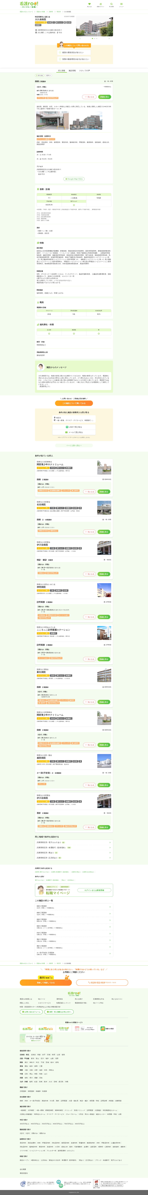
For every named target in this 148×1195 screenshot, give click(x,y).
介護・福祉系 (73, 1101)
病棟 (21, 1101)
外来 (26, 1101)
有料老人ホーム (39, 1114)
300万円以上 (24, 1124)
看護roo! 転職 (41, 11)
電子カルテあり (39, 880)
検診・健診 (84, 1101)
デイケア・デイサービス (55, 1114)
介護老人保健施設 (26, 1114)
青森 (39, 1054)
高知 (40, 1078)
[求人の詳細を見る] (74, 478)
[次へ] (107, 38)
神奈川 (32, 1062)
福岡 (31, 1082)
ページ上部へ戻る (73, 445)
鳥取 (36, 1074)
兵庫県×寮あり (76, 872)
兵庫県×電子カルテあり (42, 872)
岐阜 (31, 1066)
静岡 (36, 1066)
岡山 (31, 1074)
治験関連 (118, 1101)
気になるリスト (117, 999)
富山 (37, 1058)
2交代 (48, 75)
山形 (58, 1054)
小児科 (57, 1147)
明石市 (59, 11)
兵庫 (36, 1070)
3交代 (28, 1133)
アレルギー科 (51, 1151)
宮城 (48, 1054)
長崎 (40, 1082)
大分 (50, 1082)
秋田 (53, 1054)
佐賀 (35, 1082)
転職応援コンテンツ (64, 1003)
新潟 (32, 1058)
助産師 (44, 1091)
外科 (98, 1143)
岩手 (43, 1054)
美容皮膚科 (32, 1143)
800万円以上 (80, 1124)
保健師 (38, 1091)
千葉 (42, 1062)
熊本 (45, 1082)
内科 (39, 1143)
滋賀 (40, 1070)
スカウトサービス (44, 1003)
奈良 (45, 1070)
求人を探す (79, 999)
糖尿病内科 (91, 1143)
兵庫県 (51, 11)
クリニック (68, 1110)
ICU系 (52, 1101)
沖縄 (66, 1082)
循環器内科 (65, 1143)
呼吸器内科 (46, 1143)
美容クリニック (79, 1110)
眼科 (71, 1147)
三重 (40, 1066)
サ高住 (81, 1114)
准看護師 (31, 1091)
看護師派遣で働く (81, 1003)
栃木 (52, 1062)
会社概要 (23, 1169)
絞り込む (40, 75)
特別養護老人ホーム (110, 1110)
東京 (26, 1062)
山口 (45, 1074)
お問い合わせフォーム (32, 1012)
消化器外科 (24, 1147)
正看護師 (23, 1091)
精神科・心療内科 (104, 1147)
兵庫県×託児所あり (88, 872)
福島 (63, 1054)
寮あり (64, 880)
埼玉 (37, 1062)
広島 (26, 1074)
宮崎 (55, 1082)
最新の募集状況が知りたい (73, 52)
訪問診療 (104, 1101)
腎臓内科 (82, 1143)
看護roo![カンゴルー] (26, 11)
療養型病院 (49, 1110)
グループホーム (71, 1114)
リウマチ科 (24, 1151)
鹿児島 (61, 1082)
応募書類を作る (98, 999)
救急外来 (45, 1101)
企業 (120, 1114)
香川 (31, 1078)
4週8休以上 (35, 1160)
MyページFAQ (98, 1003)
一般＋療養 (40, 1110)
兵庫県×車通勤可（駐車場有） (60, 872)
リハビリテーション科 (37, 1151)
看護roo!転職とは (26, 999)
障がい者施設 (89, 1114)
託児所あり (71, 880)
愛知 (26, 1066)
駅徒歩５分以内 (54, 1160)
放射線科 (116, 1147)
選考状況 (60, 999)
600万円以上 (57, 1124)
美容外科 (23, 1143)
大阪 (26, 1070)
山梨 (52, 1058)
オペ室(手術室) (35, 1101)
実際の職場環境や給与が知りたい (75, 59)
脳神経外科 (33, 1147)
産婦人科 (64, 1147)
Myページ (41, 999)
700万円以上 (68, 1124)
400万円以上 (35, 1124)
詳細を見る (104, 97)
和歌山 (51, 1070)
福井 (47, 1058)
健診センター (101, 1114)
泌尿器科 (93, 1147)
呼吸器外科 (105, 1143)
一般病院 (23, 1110)
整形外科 (42, 1147)
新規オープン (24, 1160)
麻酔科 (123, 1147)
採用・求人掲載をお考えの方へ (60, 1012)
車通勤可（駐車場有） (53, 880)
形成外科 (50, 1147)
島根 (40, 1074)
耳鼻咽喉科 (78, 1147)
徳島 (26, 1078)
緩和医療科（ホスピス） (66, 1151)
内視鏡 (111, 1101)
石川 (42, 1058)
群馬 (57, 1062)
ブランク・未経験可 (102, 1160)
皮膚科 (86, 1147)
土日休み (44, 1160)
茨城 (47, 1062)
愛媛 (36, 1078)
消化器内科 (56, 1143)
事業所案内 (24, 1173)
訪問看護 (64, 1101)
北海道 (33, 1054)
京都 (31, 1070)
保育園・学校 (94, 1101)
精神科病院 (59, 1110)
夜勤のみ (43, 1133)
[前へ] (82, 38)
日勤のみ (35, 1133)
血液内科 (74, 1143)
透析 (57, 1101)
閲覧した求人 (24, 1003)
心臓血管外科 (115, 1143)
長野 (57, 1058)
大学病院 (31, 1110)
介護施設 (98, 1110)
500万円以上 (46, 1124)
